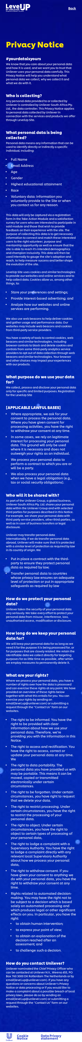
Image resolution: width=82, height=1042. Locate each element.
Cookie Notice (22, 1036)
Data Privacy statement (51, 1036)
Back (72, 8)
